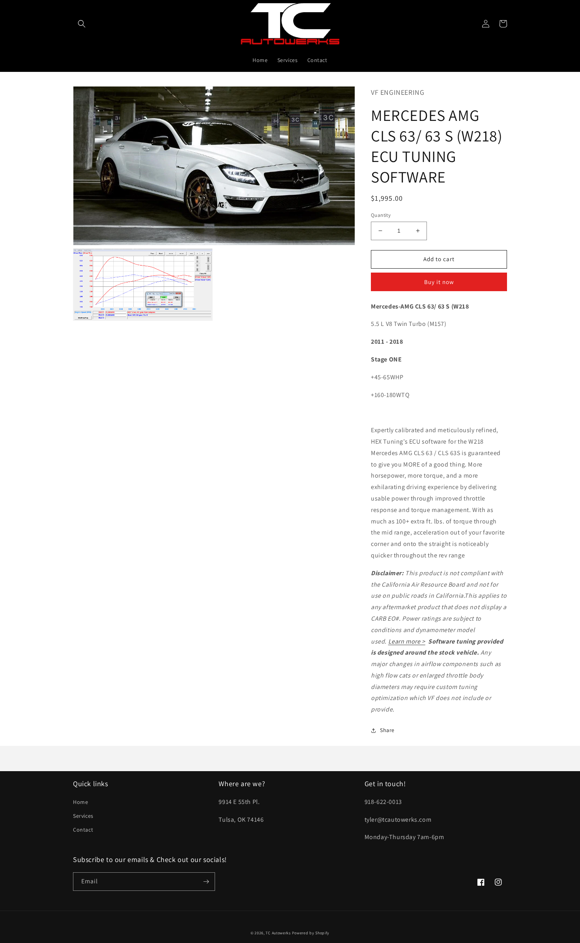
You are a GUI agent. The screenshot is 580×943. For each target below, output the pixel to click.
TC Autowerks (278, 932)
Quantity (381, 215)
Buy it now (439, 282)
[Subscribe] (206, 881)
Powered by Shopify (311, 932)
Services (83, 815)
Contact (83, 829)
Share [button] (387, 730)
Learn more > (406, 641)
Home (80, 802)
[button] (81, 23)
